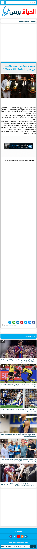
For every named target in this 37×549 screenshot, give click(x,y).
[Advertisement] (18, 42)
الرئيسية (33, 21)
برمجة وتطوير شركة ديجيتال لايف (18, 542)
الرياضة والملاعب (24, 21)
